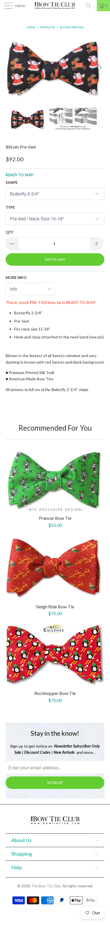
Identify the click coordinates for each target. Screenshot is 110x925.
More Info (16, 277)
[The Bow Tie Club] (55, 5)
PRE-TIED (38, 302)
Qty (9, 232)
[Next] (99, 67)
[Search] (90, 5)
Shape (11, 182)
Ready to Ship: (20, 175)
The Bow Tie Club (46, 886)
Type (10, 207)
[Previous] (11, 67)
